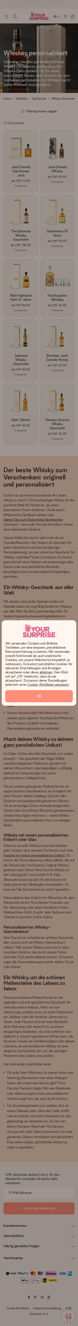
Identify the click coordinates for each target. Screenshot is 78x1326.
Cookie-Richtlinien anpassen (48, 685)
